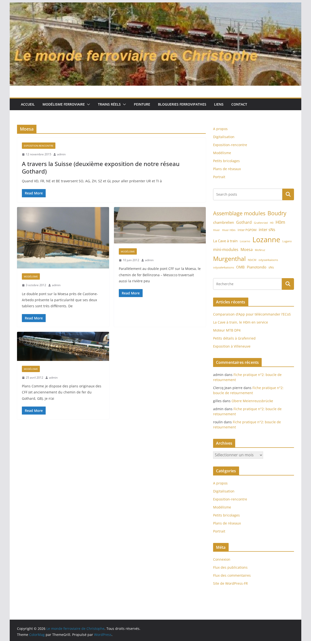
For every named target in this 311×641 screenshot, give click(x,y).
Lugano (287, 241)
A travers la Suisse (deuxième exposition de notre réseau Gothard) (101, 167)
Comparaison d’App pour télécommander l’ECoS (252, 314)
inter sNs (267, 229)
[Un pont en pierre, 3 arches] (160, 225)
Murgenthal (229, 258)
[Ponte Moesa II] (63, 346)
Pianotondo (256, 267)
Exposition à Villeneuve (232, 346)
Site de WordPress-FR (230, 583)
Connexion (221, 559)
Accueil (28, 104)
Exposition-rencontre (38, 145)
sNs (271, 267)
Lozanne (266, 239)
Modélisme (31, 276)
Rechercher (288, 194)
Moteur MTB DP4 (227, 330)
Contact (239, 104)
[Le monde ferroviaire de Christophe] (155, 5)
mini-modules (225, 249)
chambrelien (223, 222)
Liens (219, 104)
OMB (240, 267)
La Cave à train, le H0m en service (240, 322)
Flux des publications (230, 567)
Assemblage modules (239, 213)
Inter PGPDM (247, 230)
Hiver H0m (228, 230)
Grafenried (261, 223)
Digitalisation (223, 136)
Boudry (277, 213)
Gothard (244, 222)
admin (61, 154)
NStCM (252, 260)
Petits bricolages (226, 160)
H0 (271, 223)
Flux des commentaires (232, 575)
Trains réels (109, 104)
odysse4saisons (268, 260)
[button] (87, 104)
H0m (280, 222)
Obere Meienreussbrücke (252, 401)
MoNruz (260, 250)
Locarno (245, 241)
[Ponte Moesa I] (63, 238)
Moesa (247, 249)
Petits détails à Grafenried (234, 338)
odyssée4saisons (223, 267)
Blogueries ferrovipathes (182, 104)
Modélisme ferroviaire (64, 104)
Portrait (219, 177)
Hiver (216, 230)
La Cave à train (225, 240)
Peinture (142, 104)
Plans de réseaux (227, 168)
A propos (220, 128)
